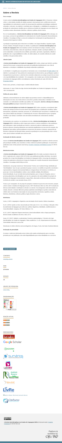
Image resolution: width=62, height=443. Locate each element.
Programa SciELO (8, 81)
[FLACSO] (8, 369)
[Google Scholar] (12, 343)
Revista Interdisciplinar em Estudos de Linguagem (23, 1)
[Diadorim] (9, 351)
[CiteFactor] (11, 404)
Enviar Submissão (10, 249)
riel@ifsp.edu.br (8, 259)
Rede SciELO (52, 71)
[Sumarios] (13, 358)
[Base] (9, 384)
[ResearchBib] (11, 378)
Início (5, 8)
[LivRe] (8, 392)
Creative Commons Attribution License (40, 145)
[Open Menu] (3, 1)
